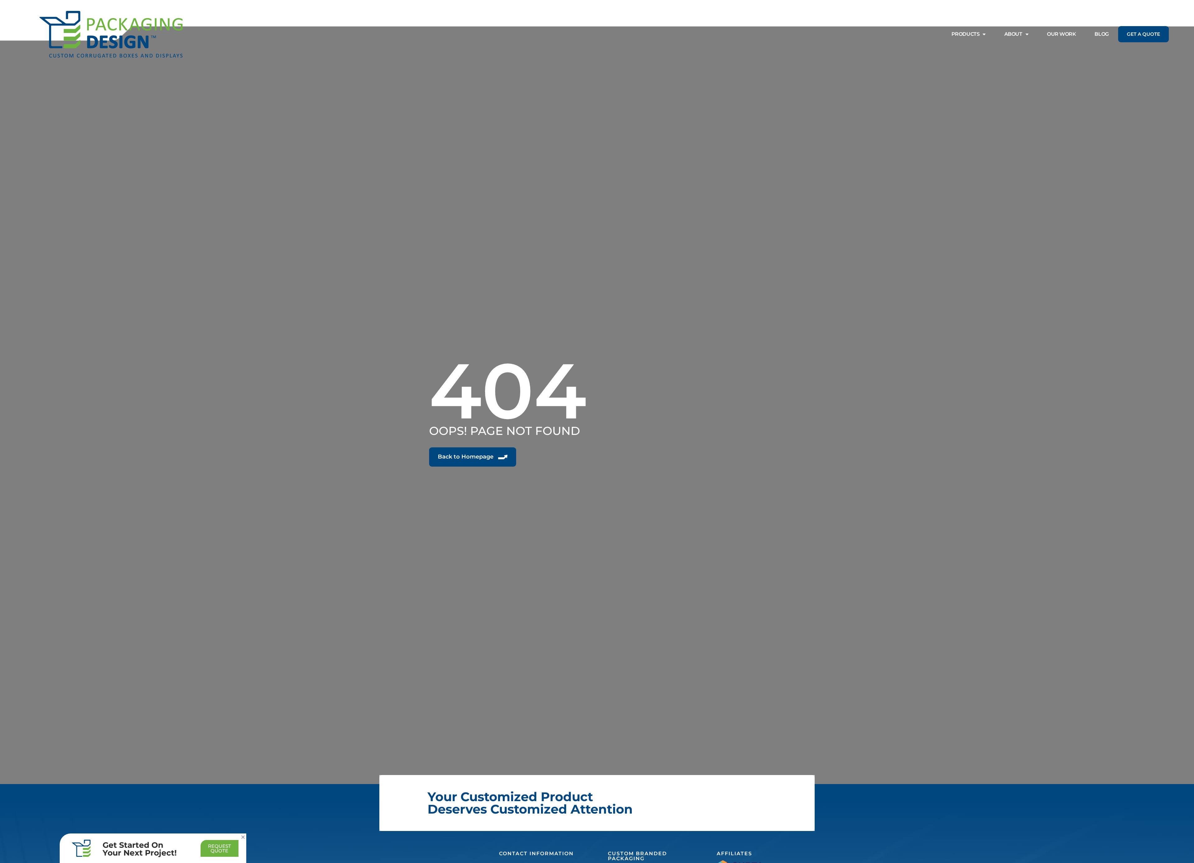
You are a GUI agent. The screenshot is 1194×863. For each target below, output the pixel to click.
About (1013, 34)
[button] (243, 837)
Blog (1101, 34)
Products (965, 34)
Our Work (1061, 34)
